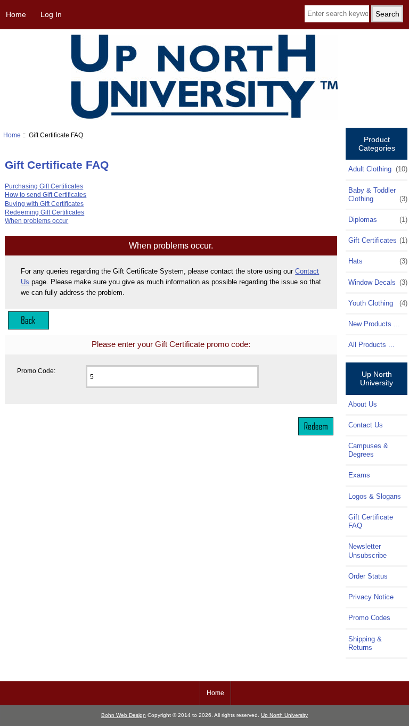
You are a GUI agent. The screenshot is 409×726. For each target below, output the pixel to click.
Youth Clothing (377, 303)
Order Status (368, 576)
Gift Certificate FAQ (370, 521)
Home (16, 14)
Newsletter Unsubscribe (367, 550)
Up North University (284, 715)
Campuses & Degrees (368, 450)
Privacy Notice (371, 597)
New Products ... (374, 324)
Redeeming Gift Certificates (44, 212)
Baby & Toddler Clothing (377, 194)
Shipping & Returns (365, 643)
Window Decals (377, 282)
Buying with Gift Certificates (44, 203)
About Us (362, 404)
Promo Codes (369, 618)
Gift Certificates (377, 240)
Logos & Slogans (374, 496)
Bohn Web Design (123, 715)
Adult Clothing (377, 169)
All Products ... (371, 345)
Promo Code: (36, 370)
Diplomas (377, 220)
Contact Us (365, 425)
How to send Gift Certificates (45, 194)
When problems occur (36, 220)
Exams (359, 475)
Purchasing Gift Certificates (44, 186)
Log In (51, 14)
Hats (377, 261)
